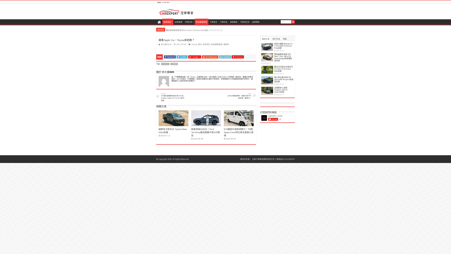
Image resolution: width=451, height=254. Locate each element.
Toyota (194, 44)
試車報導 (178, 22)
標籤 (285, 39)
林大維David (166, 44)
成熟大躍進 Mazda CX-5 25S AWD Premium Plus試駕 (283, 46)
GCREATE (291, 159)
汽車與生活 (244, 22)
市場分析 (188, 22)
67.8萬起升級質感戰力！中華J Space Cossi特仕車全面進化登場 (238, 132)
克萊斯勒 (174, 64)
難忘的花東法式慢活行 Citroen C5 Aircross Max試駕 (187, 30)
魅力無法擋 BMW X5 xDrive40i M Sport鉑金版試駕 (284, 79)
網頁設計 (280, 159)
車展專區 (233, 22)
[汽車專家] (175, 11)
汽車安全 (213, 22)
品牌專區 (256, 22)
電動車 (226, 44)
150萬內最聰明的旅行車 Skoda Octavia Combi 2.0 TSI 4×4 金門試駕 (172, 97)
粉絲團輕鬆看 (201, 22)
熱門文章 (276, 39)
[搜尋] (293, 22)
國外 (200, 44)
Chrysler (166, 64)
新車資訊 (167, 22)
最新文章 (266, 39)
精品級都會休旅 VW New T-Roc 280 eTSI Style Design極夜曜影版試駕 (283, 57)
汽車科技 (223, 22)
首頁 (159, 21)
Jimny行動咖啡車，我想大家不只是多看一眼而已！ (239, 96)
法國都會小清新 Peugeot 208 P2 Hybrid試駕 (280, 90)
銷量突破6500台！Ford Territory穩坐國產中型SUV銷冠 (205, 132)
